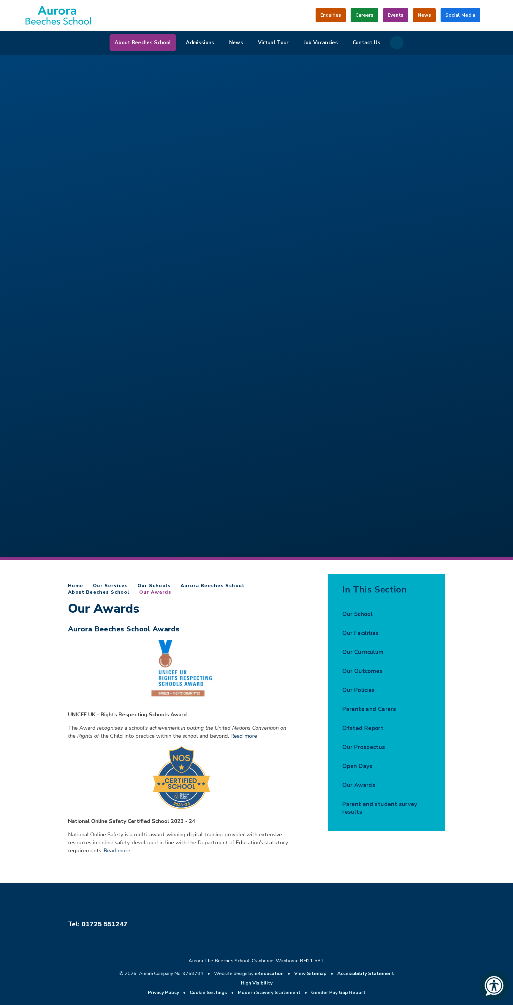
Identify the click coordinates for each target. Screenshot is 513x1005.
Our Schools (154, 585)
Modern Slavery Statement (269, 992)
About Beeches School (99, 592)
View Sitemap (310, 973)
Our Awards (155, 592)
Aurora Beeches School (212, 585)
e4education (269, 973)
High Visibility (257, 983)
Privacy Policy (163, 992)
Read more (243, 735)
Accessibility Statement (365, 973)
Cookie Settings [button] (208, 992)
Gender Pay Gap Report (338, 992)
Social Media (460, 17)
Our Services (110, 585)
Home (75, 585)
